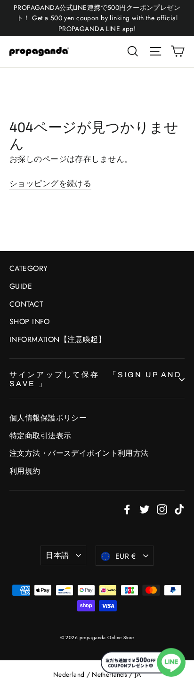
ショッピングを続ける (50, 183)
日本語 (57, 555)
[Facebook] (127, 508)
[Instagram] (162, 508)
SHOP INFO (29, 321)
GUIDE (20, 286)
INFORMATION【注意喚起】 (57, 339)
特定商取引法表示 (40, 435)
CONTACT (26, 304)
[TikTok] (179, 508)
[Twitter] (144, 508)
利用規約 (24, 471)
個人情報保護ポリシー (48, 417)
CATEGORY (28, 268)
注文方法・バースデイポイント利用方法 (79, 453)
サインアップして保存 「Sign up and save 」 (95, 379)
